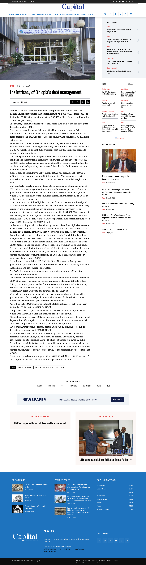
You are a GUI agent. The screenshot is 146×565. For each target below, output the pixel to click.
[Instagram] (116, 1)
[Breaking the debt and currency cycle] (17, 488)
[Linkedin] (120, 1)
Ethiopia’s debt (25, 367)
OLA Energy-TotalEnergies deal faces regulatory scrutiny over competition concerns (116, 217)
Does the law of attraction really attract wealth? (110, 115)
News (12, 86)
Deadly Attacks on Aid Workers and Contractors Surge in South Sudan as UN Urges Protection (110, 128)
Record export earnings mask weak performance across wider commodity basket (116, 192)
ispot (108, 26)
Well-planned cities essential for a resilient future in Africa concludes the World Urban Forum (119, 51)
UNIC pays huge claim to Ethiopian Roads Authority (106, 459)
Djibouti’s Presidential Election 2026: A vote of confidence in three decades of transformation (79, 498)
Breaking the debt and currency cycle (108, 104)
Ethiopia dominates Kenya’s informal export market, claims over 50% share (128, 94)
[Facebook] (113, 1)
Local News (110, 58)
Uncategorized (111, 68)
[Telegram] (123, 1)
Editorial (104, 100)
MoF (62, 367)
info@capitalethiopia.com (62, 547)
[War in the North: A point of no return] (17, 498)
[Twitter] (129, 1)
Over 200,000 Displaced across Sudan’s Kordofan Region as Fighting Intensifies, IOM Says (128, 128)
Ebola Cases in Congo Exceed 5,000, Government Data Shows (128, 116)
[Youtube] (132, 1)
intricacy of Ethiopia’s (46, 367)
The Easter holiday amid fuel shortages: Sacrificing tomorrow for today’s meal (78, 487)
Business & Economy (108, 111)
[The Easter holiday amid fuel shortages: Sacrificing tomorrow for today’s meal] (60, 488)
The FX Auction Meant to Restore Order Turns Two (109, 93)
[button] (135, 14)
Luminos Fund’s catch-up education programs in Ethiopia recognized (119, 40)
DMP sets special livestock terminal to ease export (40, 423)
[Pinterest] (83, 102)
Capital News (106, 89)
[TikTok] (126, 1)
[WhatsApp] (88, 102)
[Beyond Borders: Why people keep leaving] (17, 509)
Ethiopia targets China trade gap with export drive (127, 105)
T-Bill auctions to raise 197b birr (114, 229)
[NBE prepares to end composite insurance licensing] (119, 160)
